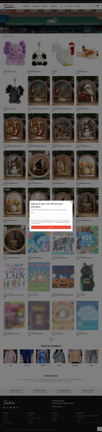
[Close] (71, 202)
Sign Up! (51, 227)
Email (32, 212)
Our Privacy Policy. (37, 223)
